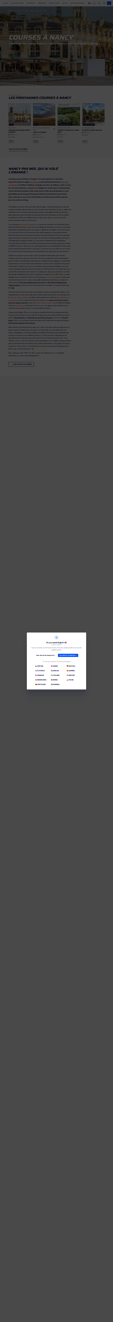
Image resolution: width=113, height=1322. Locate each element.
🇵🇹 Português (40, 684)
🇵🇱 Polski (70, 680)
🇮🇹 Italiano (55, 675)
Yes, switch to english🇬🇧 (68, 655)
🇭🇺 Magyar (71, 675)
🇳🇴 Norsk (54, 680)
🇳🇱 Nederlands (40, 680)
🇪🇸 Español (71, 671)
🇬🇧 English (55, 671)
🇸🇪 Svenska (55, 684)
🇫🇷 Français (39, 675)
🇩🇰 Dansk (54, 666)
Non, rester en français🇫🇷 (45, 655)
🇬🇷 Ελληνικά (40, 671)
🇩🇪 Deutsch (71, 666)
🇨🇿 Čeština (39, 666)
